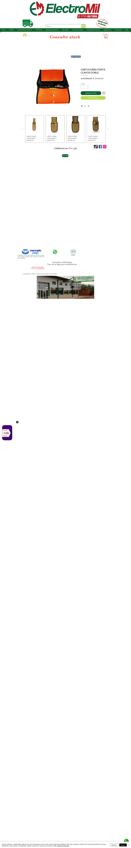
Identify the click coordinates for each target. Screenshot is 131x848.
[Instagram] (104, 147)
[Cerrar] (129, 845)
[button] (106, 36)
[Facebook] (100, 147)
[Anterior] (22, 129)
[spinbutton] (85, 87)
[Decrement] (82, 87)
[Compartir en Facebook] (82, 106)
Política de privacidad (63, 846)
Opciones (114, 845)
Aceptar (123, 845)
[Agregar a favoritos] (104, 93)
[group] (65, 129)
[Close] (17, 422)
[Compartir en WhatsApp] (85, 106)
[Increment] (88, 87)
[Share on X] (89, 106)
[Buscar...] (83, 26)
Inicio (27, 62)
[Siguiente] (108, 129)
